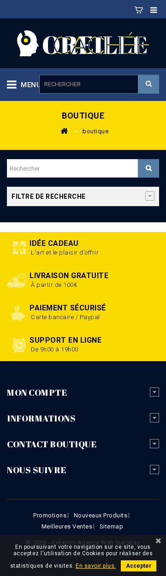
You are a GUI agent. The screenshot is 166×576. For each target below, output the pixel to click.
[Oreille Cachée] (83, 42)
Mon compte (37, 392)
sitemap (112, 526)
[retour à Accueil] (64, 130)
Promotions (49, 515)
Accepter (138, 566)
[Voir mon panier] (139, 8)
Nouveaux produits (101, 515)
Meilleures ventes (67, 526)
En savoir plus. (96, 566)
